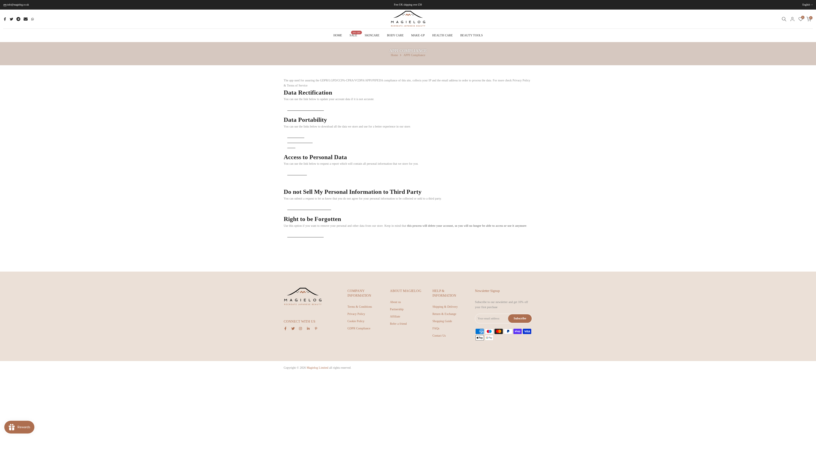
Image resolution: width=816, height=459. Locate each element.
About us (395, 302)
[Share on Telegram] (18, 19)
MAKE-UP (418, 35)
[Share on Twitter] (11, 19)
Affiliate (395, 316)
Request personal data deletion (305, 235)
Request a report (297, 173)
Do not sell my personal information (309, 207)
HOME (337, 35)
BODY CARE (395, 35)
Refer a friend (398, 323)
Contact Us (439, 335)
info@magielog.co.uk (18, 4)
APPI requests (295, 135)
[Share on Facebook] (5, 19)
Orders (291, 145)
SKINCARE (372, 35)
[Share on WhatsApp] (32, 19)
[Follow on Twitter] (293, 328)
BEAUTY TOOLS (471, 35)
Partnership (397, 309)
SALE (355, 35)
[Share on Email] (26, 19)
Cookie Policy (355, 321)
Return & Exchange (444, 314)
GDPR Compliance (358, 328)
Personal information (300, 140)
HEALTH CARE (442, 35)
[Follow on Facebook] (285, 328)
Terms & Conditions (359, 306)
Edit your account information (305, 108)
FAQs (435, 328)
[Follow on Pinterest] (315, 328)
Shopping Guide (442, 321)
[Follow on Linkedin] (308, 328)
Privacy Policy (356, 314)
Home (394, 55)
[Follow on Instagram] (300, 328)
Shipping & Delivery (445, 306)
